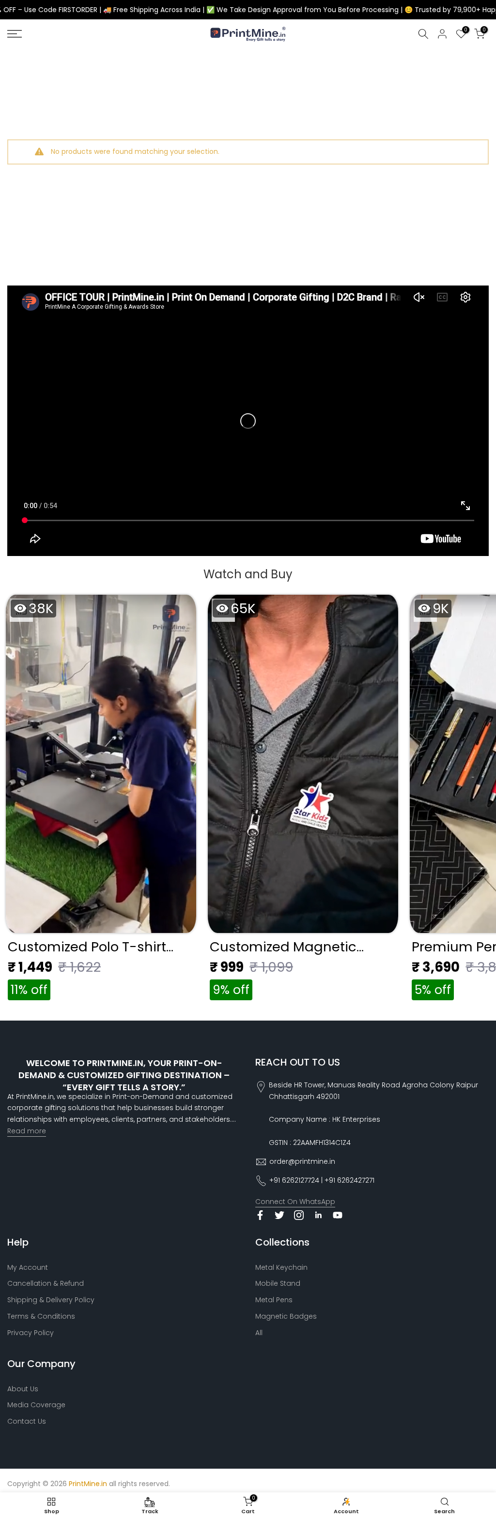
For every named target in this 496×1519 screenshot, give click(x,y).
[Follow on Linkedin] (318, 1215)
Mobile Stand (277, 1283)
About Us (22, 1389)
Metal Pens (274, 1300)
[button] (101, 800)
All (259, 1333)
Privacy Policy (30, 1333)
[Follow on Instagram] (299, 1215)
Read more (26, 1131)
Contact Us (26, 1421)
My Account (27, 1267)
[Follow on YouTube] (337, 1215)
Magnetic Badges (286, 1316)
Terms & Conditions (41, 1316)
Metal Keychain (281, 1267)
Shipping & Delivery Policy (50, 1300)
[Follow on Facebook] (260, 1215)
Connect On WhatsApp (295, 1201)
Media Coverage (36, 1405)
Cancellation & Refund (45, 1283)
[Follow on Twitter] (279, 1215)
